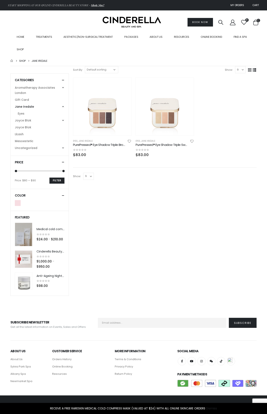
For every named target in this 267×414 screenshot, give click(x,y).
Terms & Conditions (128, 359)
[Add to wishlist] (129, 141)
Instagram (201, 361)
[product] (102, 107)
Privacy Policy (124, 367)
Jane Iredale (86, 141)
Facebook (182, 361)
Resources (59, 374)
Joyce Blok (23, 120)
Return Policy (123, 374)
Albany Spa (18, 374)
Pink (18, 203)
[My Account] (232, 22)
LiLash (19, 134)
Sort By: (78, 70)
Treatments (44, 37)
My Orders (237, 5)
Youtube (192, 361)
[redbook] (231, 361)
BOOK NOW (200, 22)
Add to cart (124, 84)
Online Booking (211, 37)
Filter (57, 180)
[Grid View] (250, 70)
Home (20, 37)
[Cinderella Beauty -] (132, 22)
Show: (229, 70)
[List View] (255, 70)
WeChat (211, 361)
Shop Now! (97, 5)
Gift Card (22, 100)
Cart (255, 5)
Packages (131, 37)
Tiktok (221, 361)
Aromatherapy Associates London (35, 90)
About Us (156, 37)
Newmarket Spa (21, 381)
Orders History (62, 359)
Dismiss (211, 408)
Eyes (75, 141)
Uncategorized (26, 148)
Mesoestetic (24, 141)
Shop (20, 49)
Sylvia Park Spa (20, 367)
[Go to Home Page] (11, 60)
